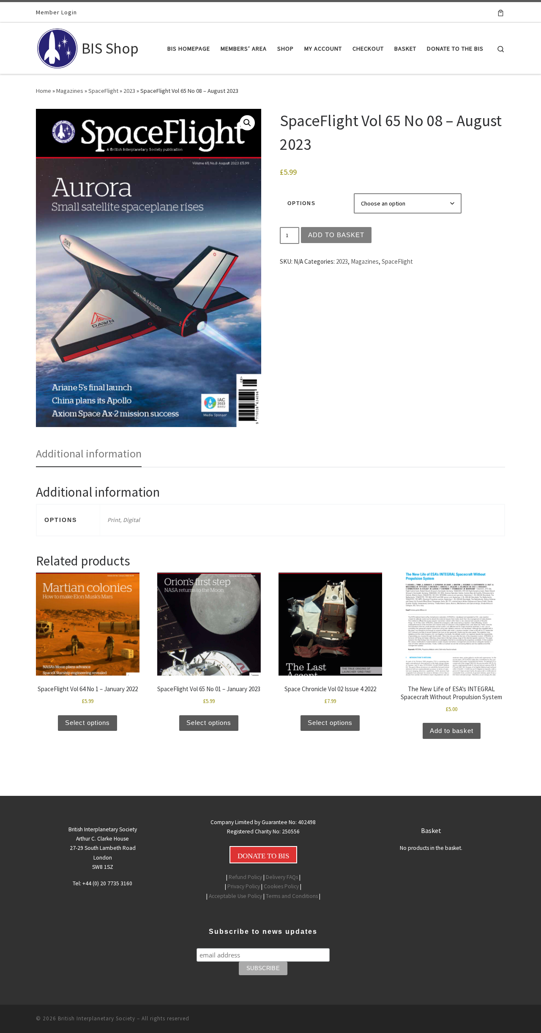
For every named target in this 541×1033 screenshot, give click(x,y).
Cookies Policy (281, 886)
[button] (247, 122)
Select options (87, 722)
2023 (129, 91)
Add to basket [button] (451, 730)
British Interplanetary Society (96, 1018)
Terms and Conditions (292, 896)
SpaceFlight (103, 91)
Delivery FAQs (282, 877)
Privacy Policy (243, 886)
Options (301, 203)
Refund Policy (245, 877)
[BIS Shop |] (57, 46)
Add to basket (336, 234)
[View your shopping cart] (500, 12)
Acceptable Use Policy (235, 896)
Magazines (69, 91)
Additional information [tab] (89, 453)
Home (43, 91)
